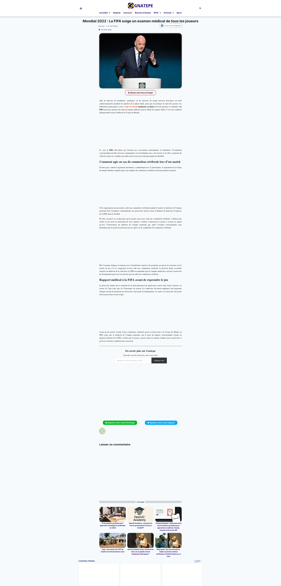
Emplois (116, 13)
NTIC (156, 13)
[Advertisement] (140, 131)
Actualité (103, 13)
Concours (127, 13)
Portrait (167, 13)
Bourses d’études (143, 13)
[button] (81, 8)
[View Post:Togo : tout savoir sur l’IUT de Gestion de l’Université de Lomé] (112, 540)
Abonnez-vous (159, 360)
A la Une (104, 30)
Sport (179, 13)
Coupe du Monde (131, 106)
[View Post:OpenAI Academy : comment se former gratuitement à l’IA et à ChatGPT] (140, 514)
